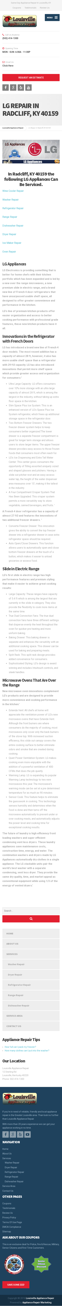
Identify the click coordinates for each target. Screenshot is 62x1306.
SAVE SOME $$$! (15, 1285)
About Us (12, 943)
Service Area (14, 1015)
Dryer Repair (9, 234)
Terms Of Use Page (12, 1222)
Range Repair (9, 216)
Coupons (17, 8)
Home (9, 933)
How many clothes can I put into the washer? (27, 1050)
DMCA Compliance (11, 1227)
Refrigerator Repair (13, 208)
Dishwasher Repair (12, 225)
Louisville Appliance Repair (40, 1298)
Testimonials (30, 8)
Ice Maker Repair (11, 242)
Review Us (44, 8)
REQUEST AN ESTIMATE (31, 77)
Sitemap (6, 1231)
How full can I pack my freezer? (20, 1047)
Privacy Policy (9, 1217)
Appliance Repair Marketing (37, 1302)
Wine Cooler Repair (13, 190)
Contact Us (13, 1026)
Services (11, 954)
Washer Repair (10, 199)
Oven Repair (9, 251)
